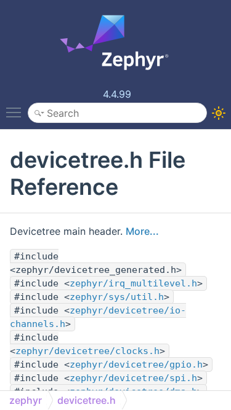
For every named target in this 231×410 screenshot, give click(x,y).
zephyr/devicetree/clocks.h (87, 351)
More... (142, 231)
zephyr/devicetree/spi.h (133, 378)
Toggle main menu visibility (16, 112)
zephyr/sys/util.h (117, 296)
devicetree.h (86, 400)
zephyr (25, 400)
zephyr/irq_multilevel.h (133, 283)
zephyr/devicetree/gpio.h (136, 364)
